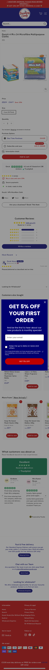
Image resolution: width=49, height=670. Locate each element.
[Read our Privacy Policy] (42, 351)
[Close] (45, 302)
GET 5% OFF (24, 361)
